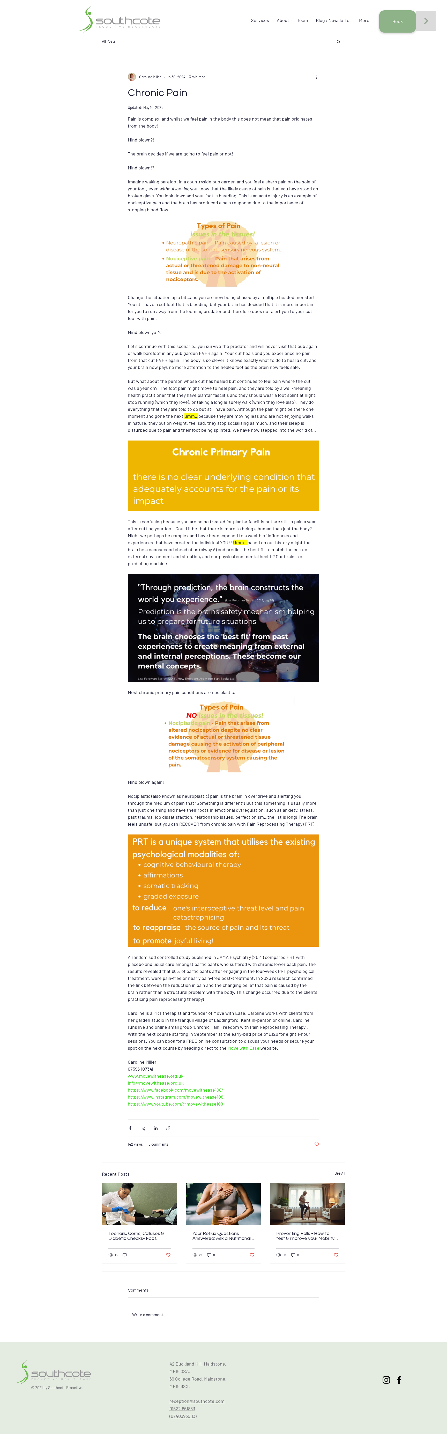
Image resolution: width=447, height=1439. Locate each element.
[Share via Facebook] (130, 1128)
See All (340, 1173)
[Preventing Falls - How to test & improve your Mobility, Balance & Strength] (307, 1204)
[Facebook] (399, 1380)
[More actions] (316, 77)
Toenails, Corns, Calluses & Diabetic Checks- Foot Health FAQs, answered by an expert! (136, 1236)
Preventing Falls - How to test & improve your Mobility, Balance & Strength (306, 1236)
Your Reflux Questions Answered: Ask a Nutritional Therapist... (221, 1236)
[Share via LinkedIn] (155, 1128)
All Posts (109, 41)
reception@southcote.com (197, 1401)
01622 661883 (182, 1408)
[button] (338, 41)
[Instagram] (386, 1380)
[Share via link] (168, 1128)
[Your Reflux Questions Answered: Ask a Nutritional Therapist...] (223, 1204)
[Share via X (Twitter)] (142, 1128)
